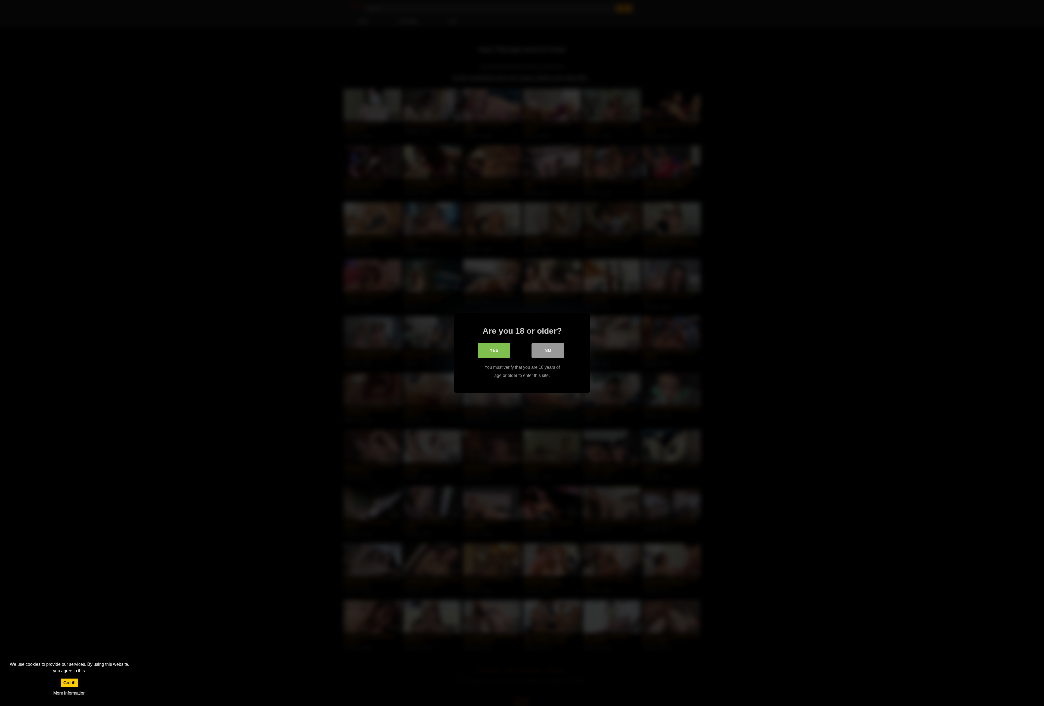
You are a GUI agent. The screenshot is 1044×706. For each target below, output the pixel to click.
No (548, 350)
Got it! (69, 682)
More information (69, 693)
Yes (494, 350)
